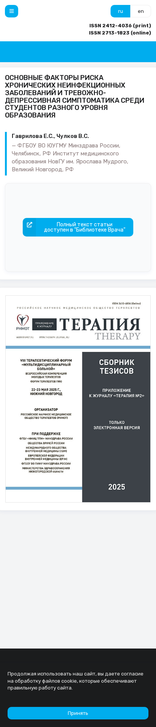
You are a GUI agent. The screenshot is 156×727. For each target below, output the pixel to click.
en (141, 11)
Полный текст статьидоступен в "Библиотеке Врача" (84, 227)
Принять (78, 713)
